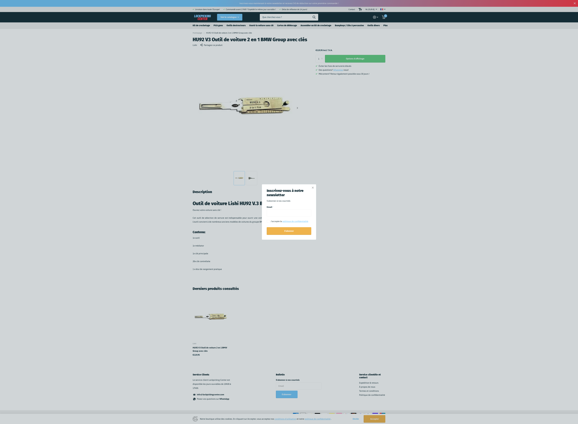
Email (270, 207)
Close (312, 187)
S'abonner (289, 231)
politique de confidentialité (295, 221)
